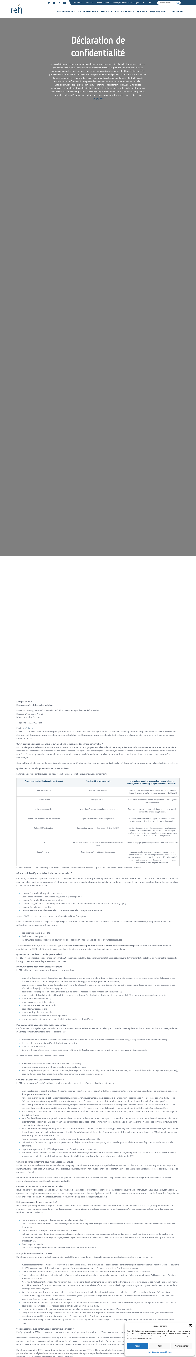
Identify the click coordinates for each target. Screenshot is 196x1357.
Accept (137, 1346)
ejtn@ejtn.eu (27, 728)
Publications (177, 11)
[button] (190, 1325)
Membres (105, 11)
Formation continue (87, 11)
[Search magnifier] (178, 3)
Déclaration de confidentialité (162, 1352)
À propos (141, 11)
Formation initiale (65, 11)
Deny (160, 1346)
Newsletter (77, 2)
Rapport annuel (103, 2)
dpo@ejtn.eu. (98, 98)
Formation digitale (123, 11)
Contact (148, 1352)
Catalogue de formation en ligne (126, 2)
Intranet (89, 2)
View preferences (182, 1346)
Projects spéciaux (158, 11)
